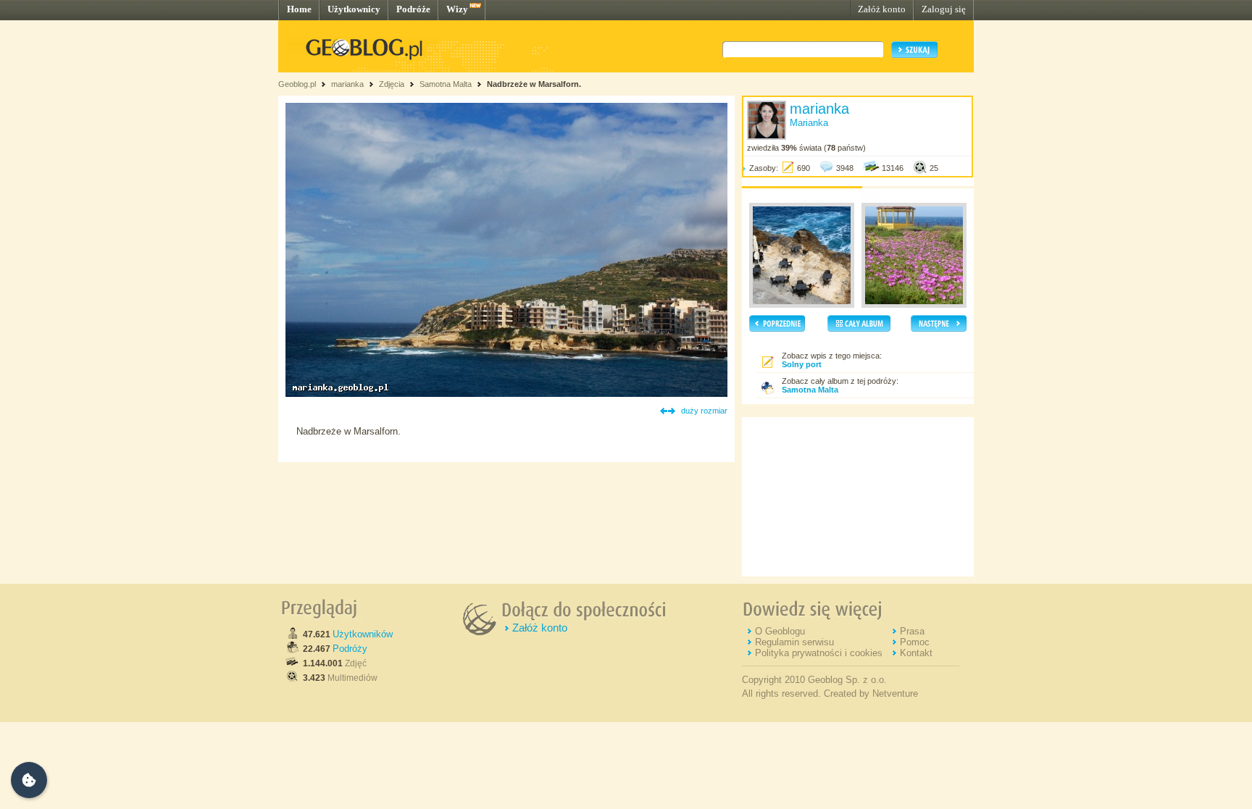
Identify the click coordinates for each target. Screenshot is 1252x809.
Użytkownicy (353, 9)
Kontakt (916, 652)
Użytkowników (363, 634)
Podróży (350, 648)
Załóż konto (882, 9)
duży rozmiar (704, 410)
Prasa (912, 631)
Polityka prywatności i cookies (818, 652)
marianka (347, 84)
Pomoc (915, 642)
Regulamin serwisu (794, 642)
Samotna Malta (446, 84)
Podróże (413, 9)
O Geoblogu (780, 631)
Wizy (457, 9)
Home (299, 9)
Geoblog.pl (297, 84)
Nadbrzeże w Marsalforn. (534, 84)
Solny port (802, 364)
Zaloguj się (944, 9)
